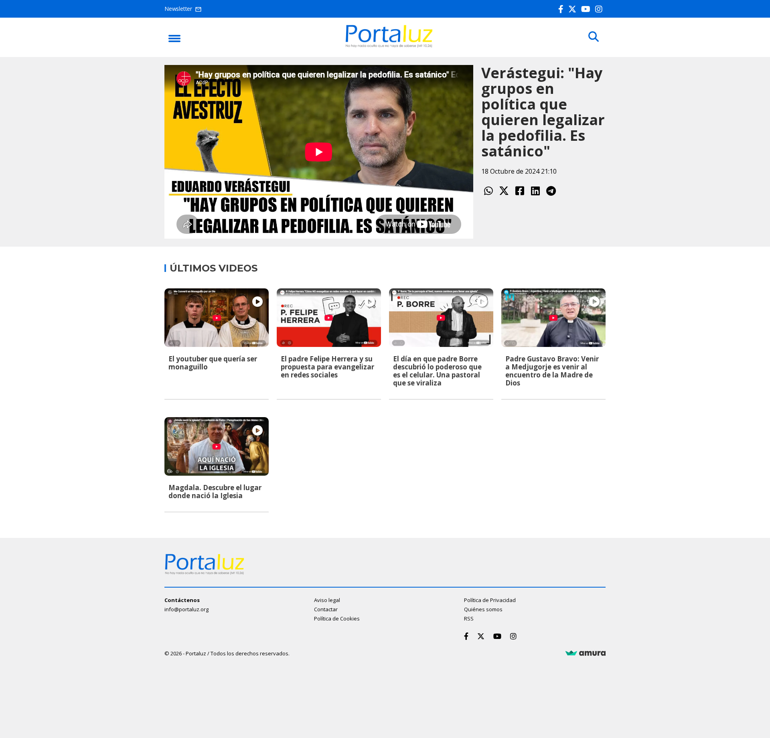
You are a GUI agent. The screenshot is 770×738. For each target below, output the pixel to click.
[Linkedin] (535, 191)
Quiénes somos (483, 609)
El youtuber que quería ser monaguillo (212, 362)
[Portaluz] (389, 45)
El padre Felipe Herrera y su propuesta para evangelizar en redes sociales (327, 366)
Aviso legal (327, 600)
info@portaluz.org (186, 609)
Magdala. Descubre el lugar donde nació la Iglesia (214, 491)
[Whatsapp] (488, 191)
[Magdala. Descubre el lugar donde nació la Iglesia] (216, 446)
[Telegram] (551, 191)
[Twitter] (574, 9)
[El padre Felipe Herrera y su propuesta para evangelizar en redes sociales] (329, 317)
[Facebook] (562, 9)
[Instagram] (600, 9)
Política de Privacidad (490, 600)
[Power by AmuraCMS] (585, 653)
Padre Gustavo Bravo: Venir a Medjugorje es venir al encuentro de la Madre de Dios (552, 370)
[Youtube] (587, 9)
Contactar (326, 609)
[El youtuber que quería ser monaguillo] (216, 317)
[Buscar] (594, 37)
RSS (469, 618)
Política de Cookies (337, 618)
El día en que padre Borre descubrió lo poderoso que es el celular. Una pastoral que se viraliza (437, 370)
